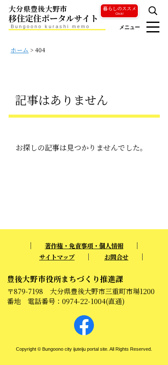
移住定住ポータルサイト (53, 14)
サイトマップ (57, 256)
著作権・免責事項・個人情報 (84, 245)
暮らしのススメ (119, 10)
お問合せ (116, 256)
